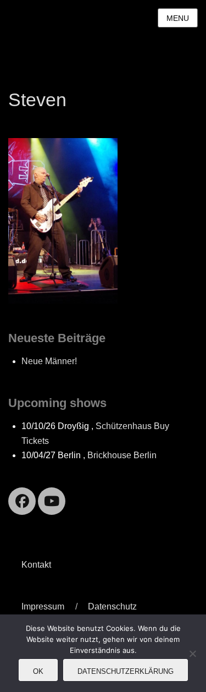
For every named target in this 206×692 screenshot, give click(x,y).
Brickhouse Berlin (122, 455)
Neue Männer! (49, 361)
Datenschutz (112, 606)
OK (38, 671)
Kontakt (36, 564)
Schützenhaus (124, 426)
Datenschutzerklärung (125, 671)
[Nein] (192, 653)
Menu (177, 18)
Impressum (42, 606)
